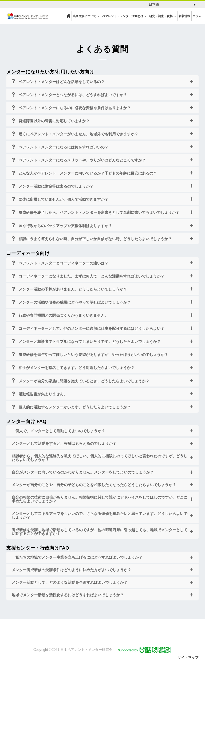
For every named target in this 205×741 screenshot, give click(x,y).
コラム (197, 16)
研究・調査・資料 (161, 16)
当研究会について (85, 16)
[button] (172, 4)
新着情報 (184, 16)
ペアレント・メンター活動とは (123, 16)
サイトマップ (188, 657)
